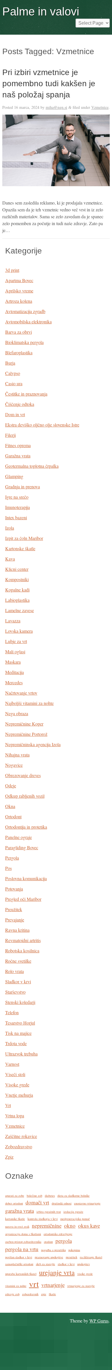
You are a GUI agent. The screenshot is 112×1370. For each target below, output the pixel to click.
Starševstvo (15, 992)
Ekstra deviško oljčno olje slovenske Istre (42, 425)
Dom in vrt (15, 414)
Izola (9, 528)
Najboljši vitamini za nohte (29, 703)
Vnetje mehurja (19, 1095)
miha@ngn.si (56, 107)
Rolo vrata (14, 971)
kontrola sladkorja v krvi (43, 1219)
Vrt (8, 1105)
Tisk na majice (18, 1033)
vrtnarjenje (53, 1284)
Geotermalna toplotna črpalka (32, 466)
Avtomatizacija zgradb (25, 311)
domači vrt (37, 1202)
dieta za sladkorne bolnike (73, 1196)
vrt (34, 1283)
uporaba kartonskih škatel (20, 1274)
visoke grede (85, 1274)
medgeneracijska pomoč (75, 1219)
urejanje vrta (57, 1272)
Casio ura (13, 383)
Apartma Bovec (19, 280)
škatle (52, 1294)
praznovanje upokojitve (49, 1257)
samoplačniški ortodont (19, 1264)
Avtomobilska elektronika (28, 322)
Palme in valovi (40, 11)
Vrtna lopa (14, 1115)
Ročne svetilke (18, 961)
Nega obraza (16, 713)
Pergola (12, 858)
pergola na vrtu (21, 1249)
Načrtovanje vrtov (21, 693)
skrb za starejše (45, 1264)
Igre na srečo (16, 497)
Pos (8, 868)
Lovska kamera (19, 631)
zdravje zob (12, 1294)
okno (70, 1225)
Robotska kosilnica (22, 951)
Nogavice (14, 765)
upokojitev (83, 1264)
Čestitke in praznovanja (26, 394)
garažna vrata (19, 1210)
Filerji (10, 435)
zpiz (43, 1294)
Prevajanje (14, 920)
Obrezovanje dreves (23, 775)
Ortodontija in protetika (26, 827)
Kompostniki (17, 579)
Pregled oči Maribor (23, 899)
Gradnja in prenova (22, 486)
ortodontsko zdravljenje (58, 1234)
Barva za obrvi (18, 332)
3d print (12, 270)
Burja (10, 363)
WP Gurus (99, 1321)
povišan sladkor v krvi (18, 1257)
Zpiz (9, 1157)
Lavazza (12, 621)
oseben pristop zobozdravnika (23, 1242)
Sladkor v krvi (18, 981)
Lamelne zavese (19, 610)
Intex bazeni (16, 517)
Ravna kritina (17, 930)
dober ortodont (14, 1203)
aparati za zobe (14, 1196)
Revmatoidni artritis (23, 940)
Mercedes (14, 682)
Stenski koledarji (20, 1002)
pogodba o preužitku (53, 1250)
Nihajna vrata (17, 755)
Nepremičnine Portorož (26, 734)
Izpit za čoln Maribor (24, 538)
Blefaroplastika (18, 352)
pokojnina (74, 1250)
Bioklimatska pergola (24, 342)
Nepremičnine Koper (24, 724)
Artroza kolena (18, 301)
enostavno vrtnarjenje (87, 1203)
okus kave (89, 1225)
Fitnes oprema (18, 445)
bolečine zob (34, 1196)
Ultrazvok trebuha (21, 1054)
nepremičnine (46, 1225)
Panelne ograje (18, 837)
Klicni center (16, 569)
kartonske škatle (15, 1219)
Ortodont (13, 816)
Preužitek (13, 909)
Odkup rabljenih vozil (25, 796)
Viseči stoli (15, 1074)
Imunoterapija (17, 507)
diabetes (50, 1196)
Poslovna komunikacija (26, 878)
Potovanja (14, 889)
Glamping (14, 476)
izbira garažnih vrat (48, 1212)
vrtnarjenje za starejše (81, 1286)
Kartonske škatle (20, 548)
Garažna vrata (17, 456)
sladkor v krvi (66, 1264)
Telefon (12, 1012)
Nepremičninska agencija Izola (33, 744)
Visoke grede (17, 1085)
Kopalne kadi (17, 590)
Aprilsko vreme (19, 291)
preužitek (71, 1257)
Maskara (13, 662)
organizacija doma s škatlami (23, 1234)
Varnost (12, 1064)
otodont (48, 1242)
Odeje (10, 786)
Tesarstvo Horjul (20, 1023)
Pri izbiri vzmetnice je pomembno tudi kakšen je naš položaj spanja (48, 83)
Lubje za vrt (16, 641)
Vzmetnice (100, 107)
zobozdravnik (30, 1294)
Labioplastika (17, 600)
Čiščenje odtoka (19, 404)
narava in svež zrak (17, 1226)
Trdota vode (16, 1043)
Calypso (12, 373)
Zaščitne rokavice (21, 1136)
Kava (10, 559)
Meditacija (14, 672)
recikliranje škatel (91, 1257)
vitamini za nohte (15, 1286)
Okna (10, 806)
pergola (63, 1240)
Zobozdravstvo (18, 1146)
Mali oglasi (15, 651)
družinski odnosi (62, 1203)
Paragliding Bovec (21, 847)
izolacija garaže (73, 1212)
